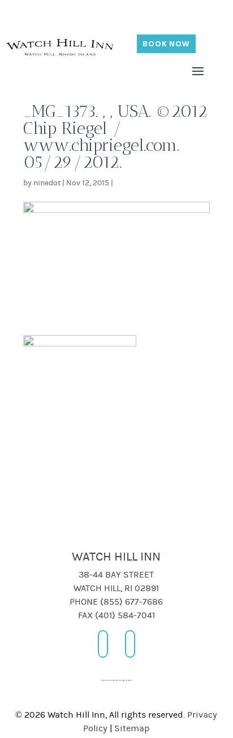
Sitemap (132, 728)
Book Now (166, 43)
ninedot (47, 183)
